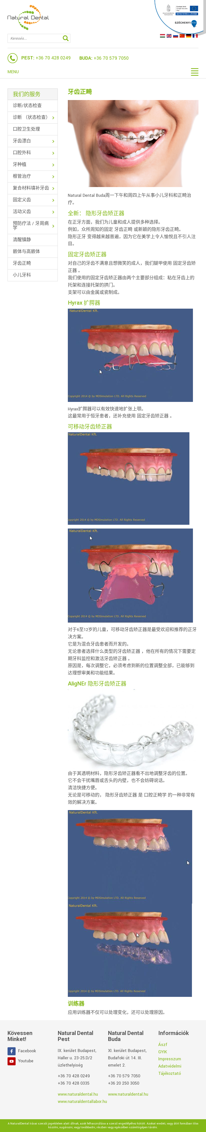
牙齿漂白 (22, 141)
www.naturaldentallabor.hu (82, 1101)
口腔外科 (22, 153)
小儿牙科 (22, 275)
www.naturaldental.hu (78, 1094)
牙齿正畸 (22, 263)
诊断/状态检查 (27, 106)
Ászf (162, 1045)
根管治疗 (22, 176)
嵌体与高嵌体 (26, 251)
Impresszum (169, 1059)
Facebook (27, 1051)
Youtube (25, 1061)
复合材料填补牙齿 (31, 188)
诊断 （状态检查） (31, 117)
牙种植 (19, 164)
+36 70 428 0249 (53, 58)
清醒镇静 (22, 240)
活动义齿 (22, 212)
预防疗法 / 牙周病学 (31, 226)
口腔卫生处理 (26, 129)
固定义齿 (22, 200)
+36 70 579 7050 (111, 58)
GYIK (162, 1052)
